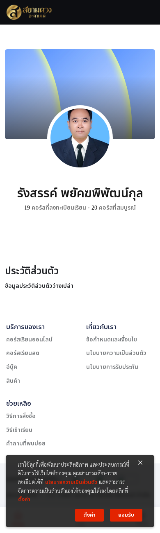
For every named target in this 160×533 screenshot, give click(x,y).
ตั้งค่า (24, 499)
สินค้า (13, 381)
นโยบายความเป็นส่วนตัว (116, 353)
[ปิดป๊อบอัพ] (140, 463)
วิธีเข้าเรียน (19, 430)
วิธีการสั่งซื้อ (21, 416)
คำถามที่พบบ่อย (26, 443)
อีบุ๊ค (11, 367)
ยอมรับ (126, 515)
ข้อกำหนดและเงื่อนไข (111, 339)
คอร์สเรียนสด (22, 353)
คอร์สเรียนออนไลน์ (29, 339)
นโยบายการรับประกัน (112, 367)
